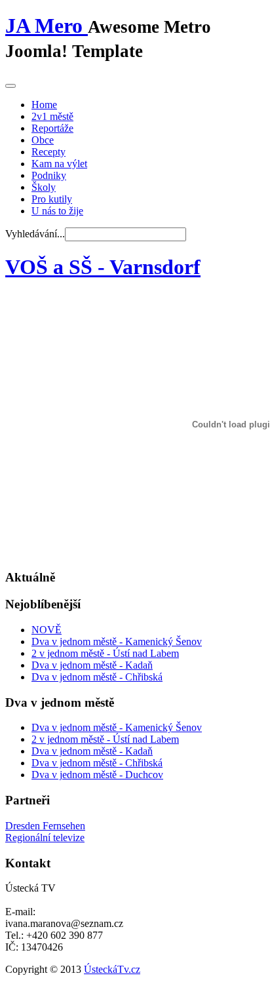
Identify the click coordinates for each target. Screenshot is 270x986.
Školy (43, 187)
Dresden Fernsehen (45, 825)
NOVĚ (46, 629)
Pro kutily (51, 199)
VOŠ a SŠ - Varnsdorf (103, 267)
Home (44, 104)
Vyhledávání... (35, 233)
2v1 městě (52, 116)
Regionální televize (45, 837)
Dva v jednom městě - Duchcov (97, 774)
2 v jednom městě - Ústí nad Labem (105, 653)
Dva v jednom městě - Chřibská (97, 676)
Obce (42, 140)
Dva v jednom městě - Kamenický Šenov (116, 641)
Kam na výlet (59, 163)
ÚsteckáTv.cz (112, 969)
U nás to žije (57, 210)
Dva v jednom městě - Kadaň (92, 665)
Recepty (48, 151)
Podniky (48, 175)
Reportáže (52, 128)
